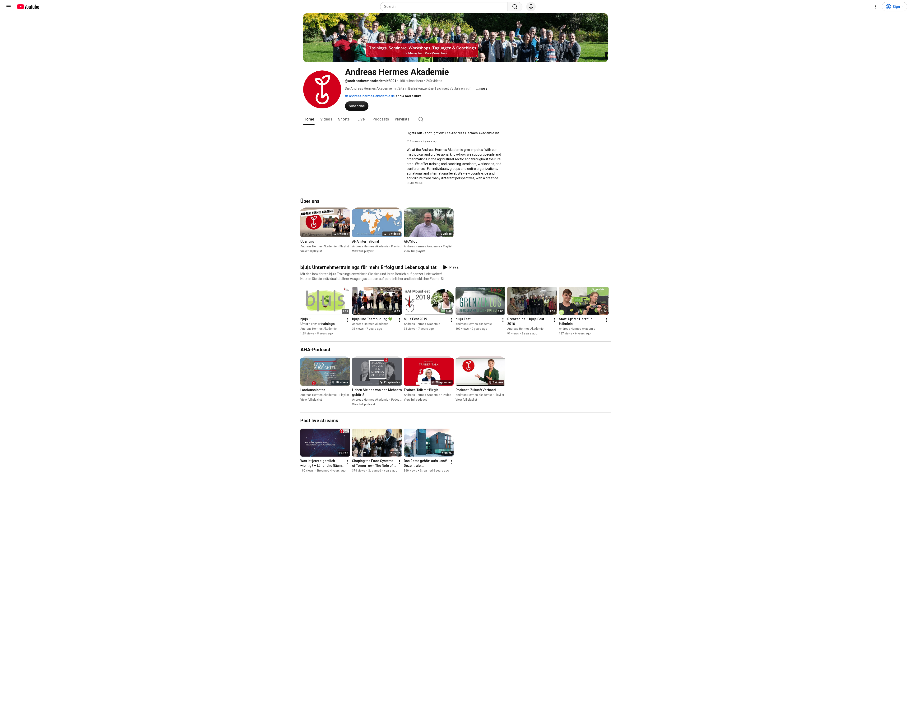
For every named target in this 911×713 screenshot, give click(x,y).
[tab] (309, 119)
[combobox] (445, 6)
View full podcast (363, 404)
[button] (415, 183)
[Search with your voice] (531, 6)
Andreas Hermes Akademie (318, 246)
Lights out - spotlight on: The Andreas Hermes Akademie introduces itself (454, 133)
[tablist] (455, 119)
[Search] (514, 6)
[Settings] (875, 6)
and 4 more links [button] (409, 96)
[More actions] (348, 320)
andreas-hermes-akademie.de (371, 96)
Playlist (344, 246)
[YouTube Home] (27, 6)
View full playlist (311, 251)
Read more (415, 183)
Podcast (396, 399)
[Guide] (8, 6)
